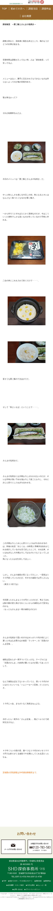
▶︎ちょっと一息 (41, 885)
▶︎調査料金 (47, 881)
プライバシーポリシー (46, 897)
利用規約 (21, 898)
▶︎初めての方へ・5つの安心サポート (20, 881)
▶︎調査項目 (38, 881)
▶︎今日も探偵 (30, 885)
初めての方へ (18, 8)
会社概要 (26, 16)
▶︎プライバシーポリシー (32, 889)
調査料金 (46, 8)
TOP (4, 8)
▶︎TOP (4, 881)
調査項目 (33, 8)
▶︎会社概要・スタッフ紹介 (15, 885)
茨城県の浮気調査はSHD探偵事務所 (18, 772)
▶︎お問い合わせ (18, 889)
